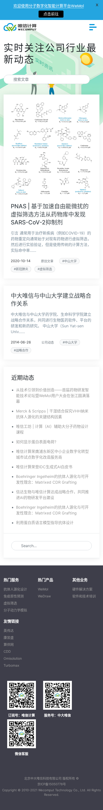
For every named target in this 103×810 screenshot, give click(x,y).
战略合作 (22, 350)
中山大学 (70, 261)
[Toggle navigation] (92, 27)
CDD (7, 651)
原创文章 (47, 261)
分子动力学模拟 (15, 610)
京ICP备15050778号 (51, 784)
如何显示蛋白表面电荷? (36, 441)
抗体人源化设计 (15, 589)
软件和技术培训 (84, 596)
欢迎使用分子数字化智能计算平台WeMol (48, 6)
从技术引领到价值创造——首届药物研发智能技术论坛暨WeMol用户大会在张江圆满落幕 (53, 395)
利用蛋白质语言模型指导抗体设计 (45, 522)
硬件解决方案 (82, 589)
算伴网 (9, 644)
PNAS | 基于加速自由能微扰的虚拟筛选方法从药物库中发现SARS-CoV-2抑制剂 (50, 214)
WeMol (43, 589)
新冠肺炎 (22, 269)
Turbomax (11, 665)
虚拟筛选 (46, 269)
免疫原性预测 (14, 596)
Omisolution (13, 658)
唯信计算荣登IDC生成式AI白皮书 (44, 466)
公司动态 (47, 342)
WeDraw (44, 596)
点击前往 (51, 14)
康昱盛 (9, 637)
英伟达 (9, 630)
